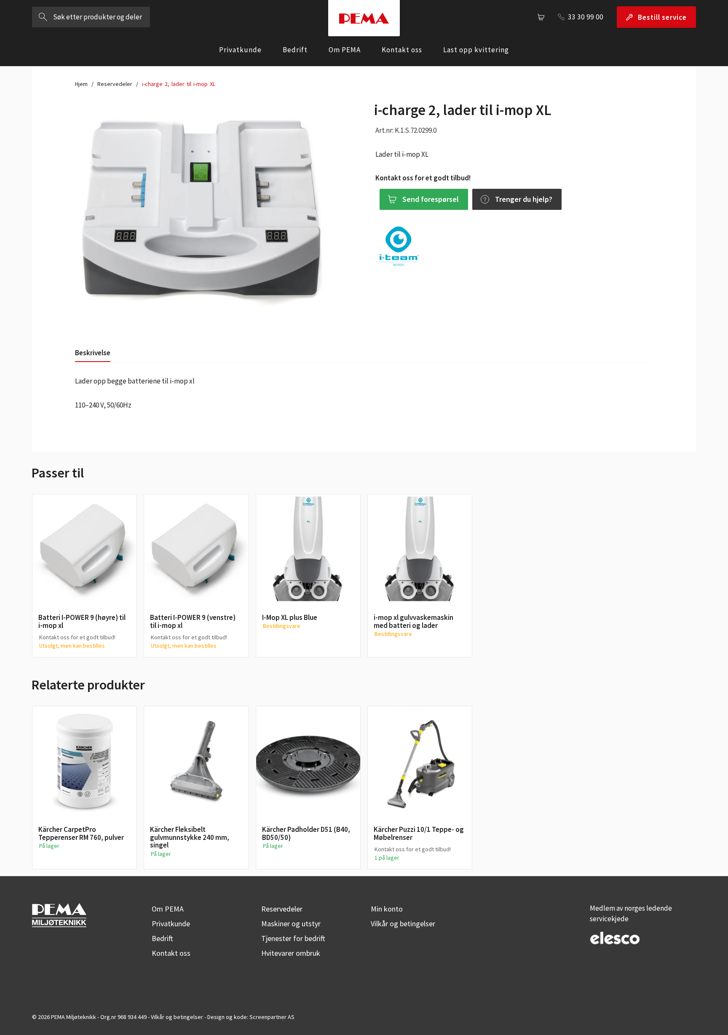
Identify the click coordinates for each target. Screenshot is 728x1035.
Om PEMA (345, 49)
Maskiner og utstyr (291, 923)
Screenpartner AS (271, 1017)
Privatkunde (240, 49)
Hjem (81, 84)
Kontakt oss (402, 49)
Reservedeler (114, 84)
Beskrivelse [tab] (92, 352)
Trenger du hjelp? (523, 199)
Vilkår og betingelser (403, 923)
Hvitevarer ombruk (290, 953)
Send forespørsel (430, 199)
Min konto (387, 909)
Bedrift (295, 49)
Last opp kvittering (476, 49)
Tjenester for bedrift (293, 938)
